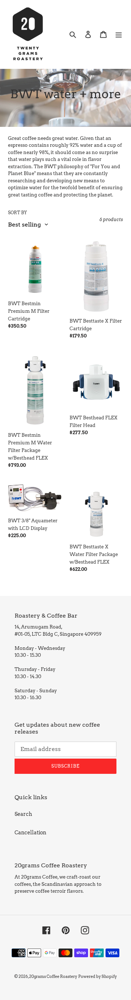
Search (23, 814)
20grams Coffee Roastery (53, 976)
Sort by (17, 212)
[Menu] (118, 34)
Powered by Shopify (97, 976)
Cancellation (30, 832)
